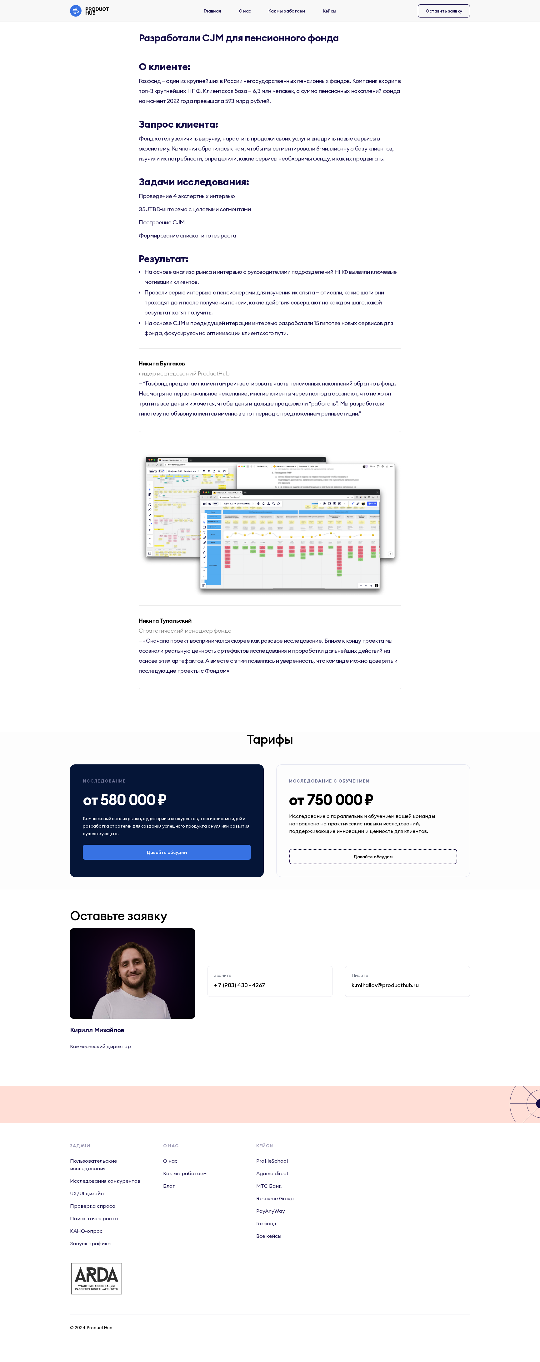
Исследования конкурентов (105, 1181)
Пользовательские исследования (93, 1164)
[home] (91, 11)
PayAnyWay (270, 1211)
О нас (245, 11)
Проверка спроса (92, 1206)
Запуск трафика (90, 1243)
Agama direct (272, 1173)
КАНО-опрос (86, 1231)
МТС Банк (269, 1186)
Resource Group (275, 1198)
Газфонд (266, 1223)
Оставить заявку (444, 11)
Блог (169, 1186)
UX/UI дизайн (87, 1193)
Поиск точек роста (94, 1218)
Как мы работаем (286, 11)
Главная (212, 11)
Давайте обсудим (167, 852)
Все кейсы (268, 1236)
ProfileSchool (272, 1161)
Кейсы (329, 11)
